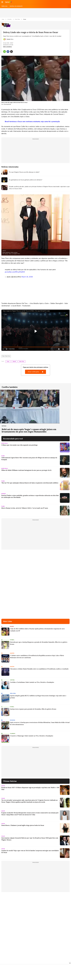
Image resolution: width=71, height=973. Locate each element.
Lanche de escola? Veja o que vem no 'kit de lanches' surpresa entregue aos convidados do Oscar (30, 851)
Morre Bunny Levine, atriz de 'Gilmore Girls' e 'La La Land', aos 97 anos (24, 508)
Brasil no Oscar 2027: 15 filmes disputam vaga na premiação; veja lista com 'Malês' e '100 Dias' (30, 788)
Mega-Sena (13, 693)
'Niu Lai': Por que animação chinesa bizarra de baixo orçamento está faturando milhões (29, 483)
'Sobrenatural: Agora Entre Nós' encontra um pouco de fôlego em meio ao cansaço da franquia (29, 458)
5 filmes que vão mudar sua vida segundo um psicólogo (19, 445)
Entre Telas (17, 19)
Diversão (9, 19)
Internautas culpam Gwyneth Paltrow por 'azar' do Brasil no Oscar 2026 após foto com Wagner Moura (29, 839)
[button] (2, 2)
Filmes (3, 456)
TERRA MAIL (4, 6)
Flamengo (12, 733)
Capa (3, 19)
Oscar (24, 19)
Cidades (12, 626)
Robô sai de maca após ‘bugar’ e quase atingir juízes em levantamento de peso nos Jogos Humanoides (29, 430)
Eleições (12, 653)
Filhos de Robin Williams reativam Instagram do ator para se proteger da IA (26, 470)
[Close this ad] (70, 963)
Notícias (4, 426)
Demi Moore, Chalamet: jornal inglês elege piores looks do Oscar (22, 825)
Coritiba (12, 680)
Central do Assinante (16, 6)
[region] (35, 969)
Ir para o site (8, 2)
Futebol (12, 639)
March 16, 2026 (27, 277)
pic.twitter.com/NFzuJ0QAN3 (15, 272)
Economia (12, 720)
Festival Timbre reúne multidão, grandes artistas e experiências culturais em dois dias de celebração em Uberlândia (30, 496)
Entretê (14, 361)
